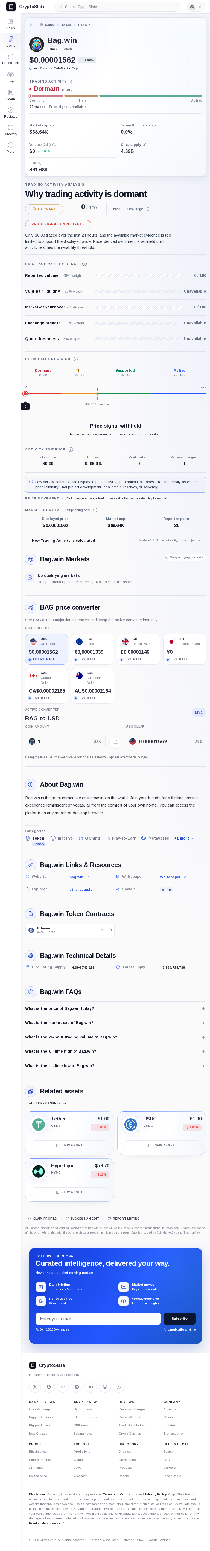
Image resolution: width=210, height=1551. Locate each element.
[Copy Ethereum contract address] (109, 930)
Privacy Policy (156, 1494)
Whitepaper (170, 877)
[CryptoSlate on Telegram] (77, 1387)
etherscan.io (80, 889)
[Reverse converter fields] (115, 742)
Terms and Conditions (120, 1494)
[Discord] (170, 889)
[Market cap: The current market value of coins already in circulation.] (52, 125)
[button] (10, 147)
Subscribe (180, 1318)
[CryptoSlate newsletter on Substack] (63, 1387)
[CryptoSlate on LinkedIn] (91, 1387)
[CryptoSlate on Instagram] (105, 1387)
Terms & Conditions (104, 1539)
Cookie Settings (159, 1539)
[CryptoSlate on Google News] (49, 1387)
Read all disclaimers (44, 1523)
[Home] (31, 25)
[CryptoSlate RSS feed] (119, 1387)
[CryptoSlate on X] (35, 1387)
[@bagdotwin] (162, 889)
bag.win (76, 877)
